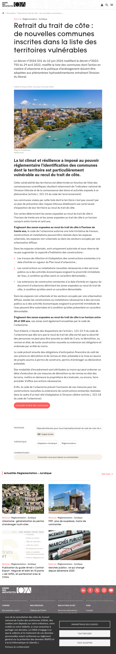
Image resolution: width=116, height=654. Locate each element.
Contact (89, 610)
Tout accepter (84, 643)
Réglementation (69, 443)
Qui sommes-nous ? (11, 610)
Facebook (90, 590)
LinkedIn (83, 590)
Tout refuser (85, 633)
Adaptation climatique (47, 443)
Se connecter (102, 5)
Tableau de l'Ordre (38, 610)
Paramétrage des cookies (84, 624)
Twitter (97, 590)
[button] (112, 5)
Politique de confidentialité (17, 647)
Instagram (104, 590)
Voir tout (106, 473)
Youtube (111, 590)
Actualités (11, 13)
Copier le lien (47, 434)
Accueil (3, 13)
